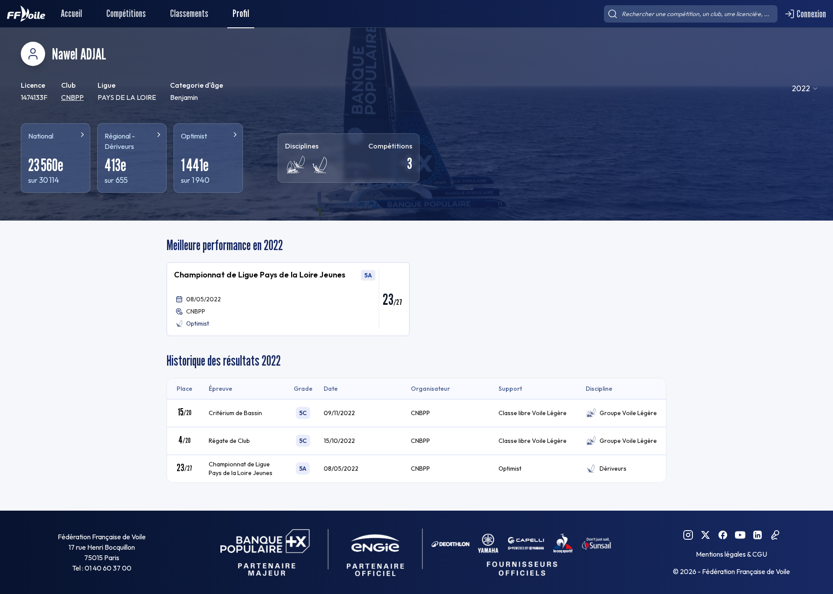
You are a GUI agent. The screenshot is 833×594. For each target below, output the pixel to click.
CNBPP (72, 97)
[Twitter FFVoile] (705, 535)
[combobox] (805, 88)
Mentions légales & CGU (731, 554)
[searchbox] (690, 14)
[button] (288, 299)
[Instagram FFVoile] (688, 535)
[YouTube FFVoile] (740, 535)
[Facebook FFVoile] (723, 535)
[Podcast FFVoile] (775, 535)
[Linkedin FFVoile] (757, 535)
